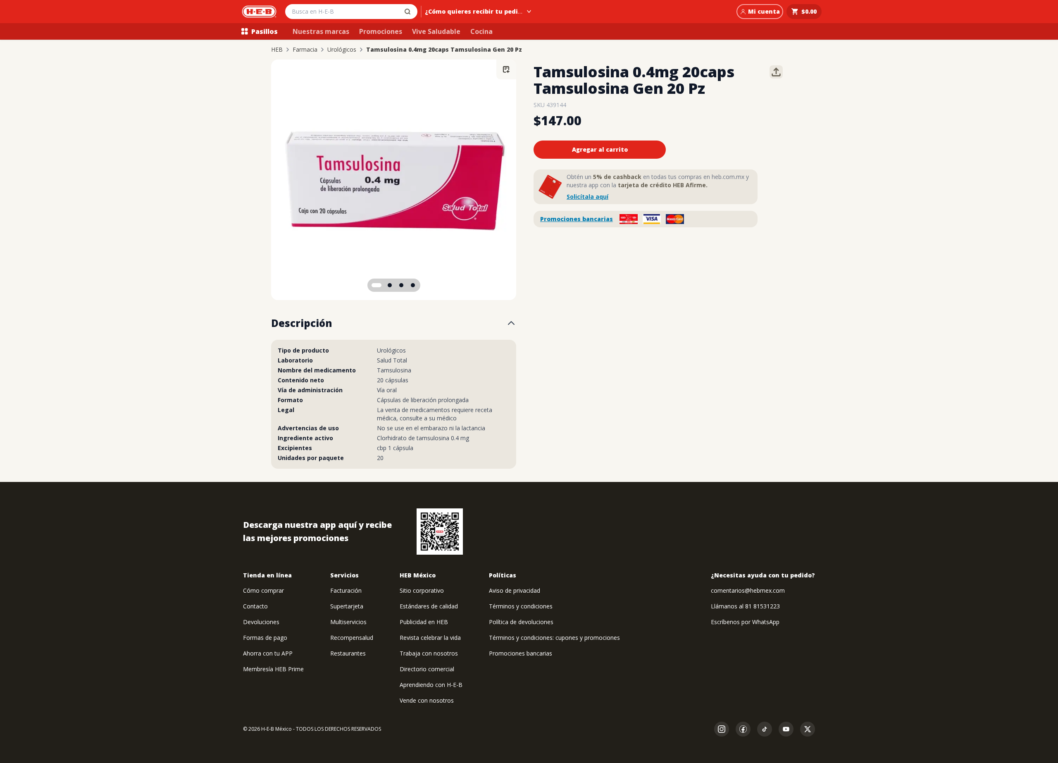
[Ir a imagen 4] (413, 285)
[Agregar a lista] (506, 69)
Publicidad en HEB (424, 622)
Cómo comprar (263, 590)
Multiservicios (348, 622)
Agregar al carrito (600, 149)
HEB (277, 49)
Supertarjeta (346, 606)
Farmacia (305, 49)
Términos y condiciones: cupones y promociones (554, 637)
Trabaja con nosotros (429, 653)
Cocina (481, 31)
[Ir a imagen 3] (401, 285)
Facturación (346, 590)
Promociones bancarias (576, 219)
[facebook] (743, 729)
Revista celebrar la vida (430, 637)
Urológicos (341, 49)
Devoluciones (261, 622)
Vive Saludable (436, 31)
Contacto (255, 606)
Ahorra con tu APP (268, 653)
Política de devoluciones (521, 622)
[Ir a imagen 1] (376, 285)
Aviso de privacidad (514, 590)
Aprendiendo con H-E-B (431, 685)
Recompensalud (351, 637)
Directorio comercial (427, 669)
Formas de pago (265, 637)
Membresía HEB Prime (273, 669)
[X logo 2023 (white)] (807, 729)
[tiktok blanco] (764, 729)
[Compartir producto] (776, 72)
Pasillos (264, 31)
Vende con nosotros (427, 700)
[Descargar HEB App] (440, 531)
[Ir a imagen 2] (390, 285)
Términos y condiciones (521, 606)
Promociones (380, 31)
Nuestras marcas (321, 31)
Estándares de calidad (429, 606)
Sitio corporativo (422, 590)
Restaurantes (348, 653)
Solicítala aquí (587, 196)
